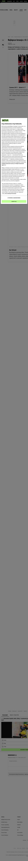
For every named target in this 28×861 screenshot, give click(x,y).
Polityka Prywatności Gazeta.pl (8, 163)
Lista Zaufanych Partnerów (10, 193)
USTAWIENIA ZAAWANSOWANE (14, 197)
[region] (14, 161)
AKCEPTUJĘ (14, 201)
